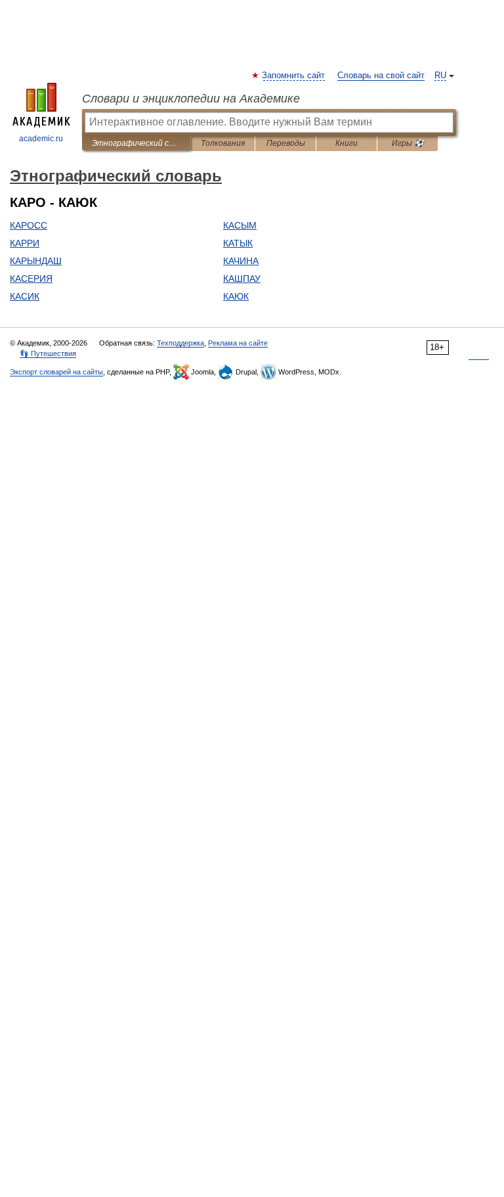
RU (440, 75)
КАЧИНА (241, 261)
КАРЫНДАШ (36, 261)
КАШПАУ (242, 278)
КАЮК (236, 296)
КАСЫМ (240, 225)
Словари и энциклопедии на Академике (191, 98)
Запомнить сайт (294, 75)
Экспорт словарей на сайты (56, 372)
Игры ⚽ (408, 143)
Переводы (285, 143)
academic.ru (41, 138)
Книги (346, 143)
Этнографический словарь (136, 143)
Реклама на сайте (238, 343)
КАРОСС (28, 225)
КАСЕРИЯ (31, 278)
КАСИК (24, 296)
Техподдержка (180, 343)
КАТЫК (238, 243)
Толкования (223, 143)
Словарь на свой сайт (381, 75)
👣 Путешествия (48, 353)
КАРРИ (24, 243)
